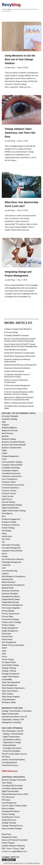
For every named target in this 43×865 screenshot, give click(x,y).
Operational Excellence (11, 596)
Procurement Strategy (10, 619)
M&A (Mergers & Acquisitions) (13, 576)
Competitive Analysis (10, 470)
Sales (4, 654)
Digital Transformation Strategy (14, 511)
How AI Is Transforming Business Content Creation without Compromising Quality (19, 340)
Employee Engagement (11, 519)
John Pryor (11, 67)
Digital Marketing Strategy (12, 505)
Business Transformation (11, 448)
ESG (4, 516)
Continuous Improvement (12, 476)
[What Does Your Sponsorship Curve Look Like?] (21, 183)
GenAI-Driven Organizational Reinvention (19, 356)
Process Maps (7, 616)
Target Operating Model (11, 682)
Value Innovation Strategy (12, 828)
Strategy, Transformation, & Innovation (17, 711)
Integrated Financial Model (12, 551)
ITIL (3, 542)
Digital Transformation (10, 508)
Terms (9, 848)
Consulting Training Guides (12, 788)
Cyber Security (7, 496)
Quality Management (10, 631)
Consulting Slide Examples (12, 786)
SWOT (4, 648)
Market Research (8, 582)
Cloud (4, 459)
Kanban (5, 556)
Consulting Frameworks (11, 473)
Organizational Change (11, 599)
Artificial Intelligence (9, 428)
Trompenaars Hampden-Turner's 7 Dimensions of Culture (17, 375)
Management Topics (10, 837)
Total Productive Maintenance (13, 688)
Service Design (8, 659)
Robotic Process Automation (13, 645)
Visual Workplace (8, 699)
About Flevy (6, 834)
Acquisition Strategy (9, 419)
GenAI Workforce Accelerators (15, 350)
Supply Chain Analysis (10, 677)
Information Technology (11, 545)
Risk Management (9, 642)
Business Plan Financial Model (14, 445)
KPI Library (6, 800)
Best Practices (7, 433)
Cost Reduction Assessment (13, 485)
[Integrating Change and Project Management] (21, 253)
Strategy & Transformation (13, 734)
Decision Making (8, 502)
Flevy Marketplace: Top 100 (12, 731)
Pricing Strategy (8, 611)
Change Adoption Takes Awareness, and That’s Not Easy (20, 133)
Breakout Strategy (9, 439)
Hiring (4, 533)
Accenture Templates (10, 416)
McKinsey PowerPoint (10, 591)
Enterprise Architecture (11, 525)
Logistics (5, 573)
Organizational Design (10, 602)
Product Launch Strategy (11, 622)
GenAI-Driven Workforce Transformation (19, 353)
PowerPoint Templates (11, 751)
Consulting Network (9, 762)
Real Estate (6, 634)
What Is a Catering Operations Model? (18, 403)
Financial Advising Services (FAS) (15, 794)
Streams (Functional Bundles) (13, 760)
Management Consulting (11, 722)
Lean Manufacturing (9, 571)
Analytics (5, 425)
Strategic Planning (9, 668)
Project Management (10, 628)
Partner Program (8, 843)
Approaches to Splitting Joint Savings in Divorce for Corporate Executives (19, 398)
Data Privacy (7, 499)
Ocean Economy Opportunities (15, 389)
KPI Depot (6, 757)
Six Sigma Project (9, 662)
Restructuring (7, 639)
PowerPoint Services (10, 765)
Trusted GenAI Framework (14, 371)
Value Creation (7, 694)
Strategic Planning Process (12, 826)
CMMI (4, 450)
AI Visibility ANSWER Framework (16, 335)
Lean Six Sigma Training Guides (14, 806)
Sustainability (7, 679)
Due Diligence (7, 513)
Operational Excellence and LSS (14, 717)
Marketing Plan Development (13, 585)
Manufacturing (7, 579)
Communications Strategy (12, 462)
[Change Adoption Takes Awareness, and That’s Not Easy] (21, 110)
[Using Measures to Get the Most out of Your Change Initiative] (21, 36)
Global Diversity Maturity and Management (20, 365)
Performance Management (12, 605)
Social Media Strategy (10, 665)
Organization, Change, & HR (13, 719)
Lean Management (9, 803)
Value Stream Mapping (10, 697)
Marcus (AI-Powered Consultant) (14, 840)
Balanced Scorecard (10, 430)
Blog (22, 848)
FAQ (3, 848)
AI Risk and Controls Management (17, 385)
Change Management (10, 456)
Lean (4, 568)
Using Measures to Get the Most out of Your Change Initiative (20, 59)
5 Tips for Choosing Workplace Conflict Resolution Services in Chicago (18, 393)
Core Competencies (9, 479)
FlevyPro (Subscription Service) (14, 754)
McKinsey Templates (10, 594)
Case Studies (7, 783)
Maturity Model (7, 588)
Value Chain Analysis (10, 691)
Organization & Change (12, 742)
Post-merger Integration (11, 608)
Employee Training (9, 522)
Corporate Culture (9, 482)
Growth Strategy (8, 528)
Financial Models (9, 745)
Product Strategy (8, 625)
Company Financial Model (12, 465)
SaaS (4, 651)
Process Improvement (10, 614)
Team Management (9, 685)
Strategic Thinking (9, 671)
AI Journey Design (11, 332)
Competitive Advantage (11, 468)
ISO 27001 (6, 539)
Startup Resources (9, 820)
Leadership (6, 565)
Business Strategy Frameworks (14, 780)
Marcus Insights (8, 808)
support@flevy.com (19, 851)
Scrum (4, 656)
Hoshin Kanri (7, 536)
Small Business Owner (11, 817)
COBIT (4, 453)
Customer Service (9, 493)
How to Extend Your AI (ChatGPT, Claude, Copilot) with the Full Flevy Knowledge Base (20, 345)
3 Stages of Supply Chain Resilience (18, 329)
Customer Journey (9, 490)
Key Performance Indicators (13, 559)
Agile (4, 422)
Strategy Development (10, 674)
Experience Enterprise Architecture (17, 368)
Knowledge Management (11, 562)
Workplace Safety (9, 702)
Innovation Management (11, 548)
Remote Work (7, 636)
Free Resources (8, 797)
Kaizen (4, 553)
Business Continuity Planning (13, 442)
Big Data (5, 436)
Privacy (16, 848)
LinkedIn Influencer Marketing (13, 846)
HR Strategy (6, 531)
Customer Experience (10, 488)
